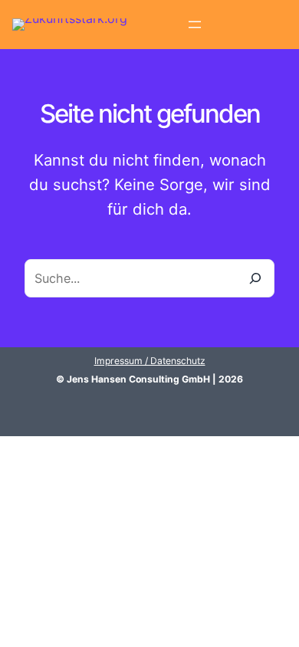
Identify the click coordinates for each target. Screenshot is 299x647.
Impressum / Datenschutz (149, 360)
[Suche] (255, 278)
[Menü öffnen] (195, 24)
